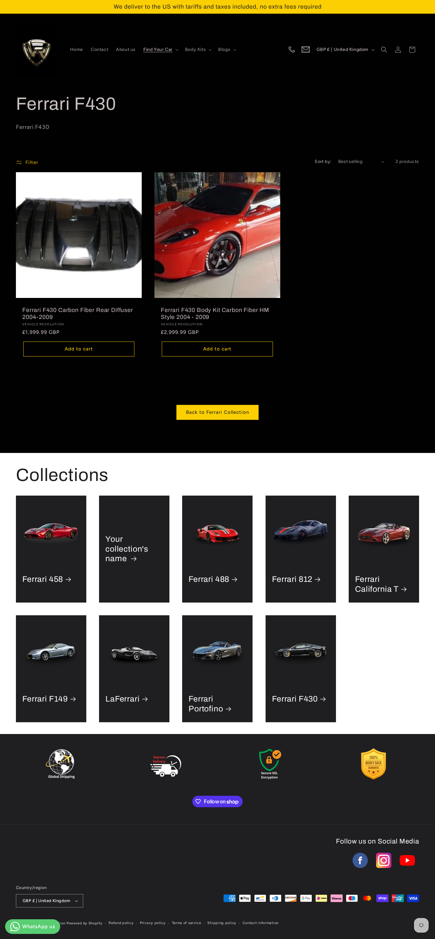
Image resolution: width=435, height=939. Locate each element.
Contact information (261, 923)
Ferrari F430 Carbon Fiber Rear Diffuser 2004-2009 (77, 313)
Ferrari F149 (45, 699)
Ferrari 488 (209, 579)
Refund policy (121, 923)
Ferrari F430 (295, 699)
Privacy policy (153, 923)
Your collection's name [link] (126, 549)
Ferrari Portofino (206, 704)
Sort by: (323, 161)
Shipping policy (221, 923)
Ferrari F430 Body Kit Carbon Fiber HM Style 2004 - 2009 (215, 313)
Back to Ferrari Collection (217, 412)
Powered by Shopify (85, 923)
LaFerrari (122, 699)
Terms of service (186, 923)
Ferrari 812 (292, 579)
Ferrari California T (377, 584)
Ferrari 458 (42, 579)
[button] (160, 49)
